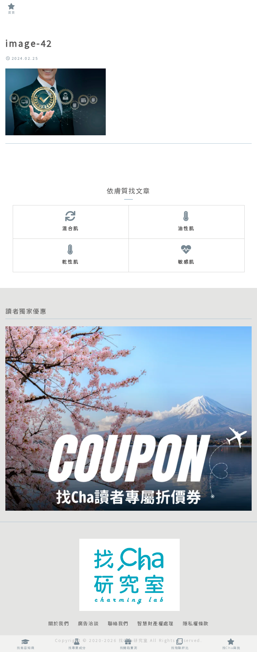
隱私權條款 (196, 624)
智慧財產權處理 (155, 624)
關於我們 (58, 624)
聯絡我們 (118, 624)
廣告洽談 (88, 624)
